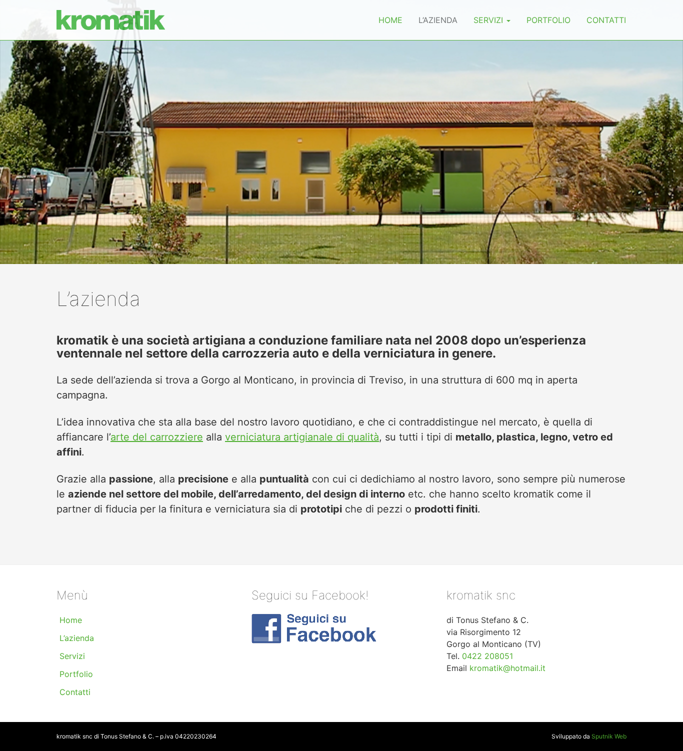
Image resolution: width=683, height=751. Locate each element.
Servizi (72, 656)
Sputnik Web (609, 736)
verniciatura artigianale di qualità (302, 437)
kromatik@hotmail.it (508, 668)
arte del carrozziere (156, 437)
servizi (490, 20)
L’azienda (438, 20)
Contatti (606, 20)
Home (390, 20)
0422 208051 (487, 656)
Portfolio (548, 20)
